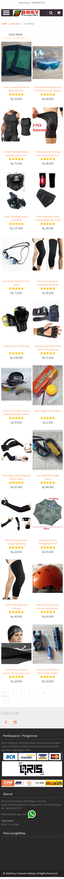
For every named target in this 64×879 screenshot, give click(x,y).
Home (4, 23)
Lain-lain (14, 23)
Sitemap (56, 877)
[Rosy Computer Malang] (26, 13)
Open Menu (6, 12)
